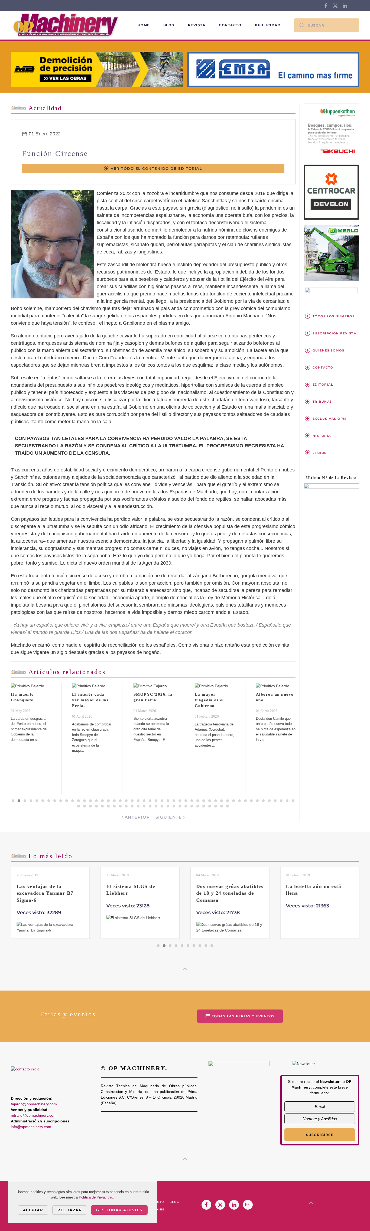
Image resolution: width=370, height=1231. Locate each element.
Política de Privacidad (96, 1197)
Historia (322, 436)
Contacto (230, 25)
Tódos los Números (334, 316)
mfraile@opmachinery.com (34, 1115)
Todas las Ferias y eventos (243, 1016)
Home (144, 25)
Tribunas (322, 401)
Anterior (137, 817)
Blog (168, 25)
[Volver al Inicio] (67, 25)
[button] (185, 969)
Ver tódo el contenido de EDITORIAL (156, 168)
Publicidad (268, 25)
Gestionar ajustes (119, 1210)
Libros (320, 453)
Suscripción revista (334, 333)
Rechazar (69, 1210)
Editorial (323, 384)
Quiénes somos (329, 350)
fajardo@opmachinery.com (34, 1104)
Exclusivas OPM (329, 419)
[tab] (13, 800)
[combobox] (326, 25)
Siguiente (168, 817)
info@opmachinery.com (31, 1127)
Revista (197, 25)
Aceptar (33, 1210)
